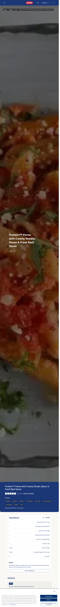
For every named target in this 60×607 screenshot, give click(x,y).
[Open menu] (4, 3)
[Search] (37, 2)
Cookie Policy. (13, 604)
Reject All (49, 599)
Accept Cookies (48, 596)
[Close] (54, 591)
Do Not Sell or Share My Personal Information (48, 604)
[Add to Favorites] (14, 251)
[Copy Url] (10, 251)
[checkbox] (29, 585)
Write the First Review (28, 493)
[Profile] (54, 3)
